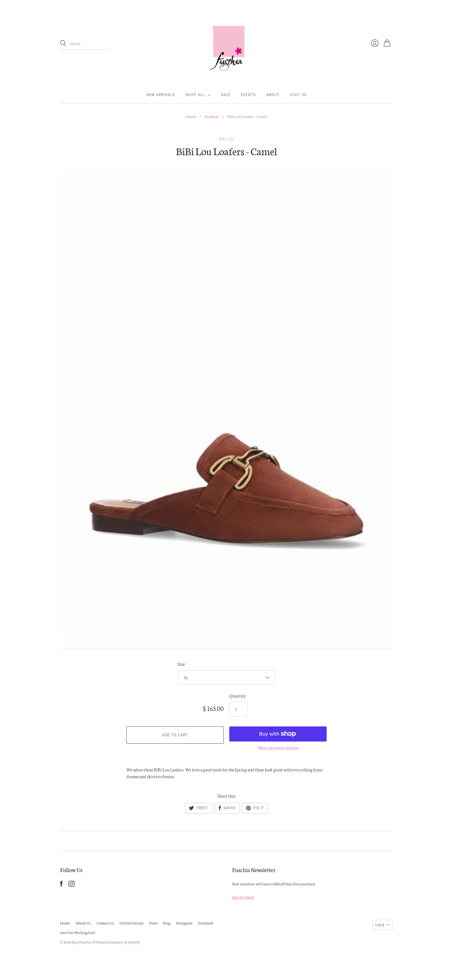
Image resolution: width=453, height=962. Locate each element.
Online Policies (132, 922)
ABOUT (273, 94)
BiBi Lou (227, 139)
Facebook (205, 922)
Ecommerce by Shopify (122, 942)
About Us (83, 922)
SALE (226, 94)
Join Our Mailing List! (77, 932)
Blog (166, 922)
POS (95, 942)
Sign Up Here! (243, 896)
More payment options (278, 748)
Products (212, 116)
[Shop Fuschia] (226, 43)
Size (181, 664)
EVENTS (248, 94)
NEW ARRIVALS (160, 94)
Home (191, 116)
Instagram (184, 922)
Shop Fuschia (81, 942)
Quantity (237, 696)
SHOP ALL (195, 94)
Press (153, 922)
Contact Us (105, 922)
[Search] (63, 43)
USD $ (379, 924)
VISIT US (298, 94)
